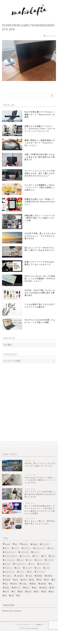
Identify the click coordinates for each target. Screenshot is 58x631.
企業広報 (7, 580)
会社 (16, 580)
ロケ (30, 572)
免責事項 (39, 624)
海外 (35, 587)
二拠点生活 (19, 576)
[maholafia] (29, 17)
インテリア (45, 544)
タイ (44, 556)
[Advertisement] (29, 397)
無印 (52, 587)
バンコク (39, 560)
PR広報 (35, 544)
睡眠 (21, 591)
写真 (40, 580)
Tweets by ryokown (11, 611)
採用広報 (43, 584)
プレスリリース (44, 564)
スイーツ (36, 552)
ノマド (30, 560)
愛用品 (34, 584)
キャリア (16, 548)
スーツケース (26, 556)
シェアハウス (24, 552)
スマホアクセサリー (11, 556)
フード (32, 564)
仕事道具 (49, 576)
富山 (6, 584)
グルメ (51, 548)
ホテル (18, 568)
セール (37, 556)
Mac (16, 544)
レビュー (21, 572)
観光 (52, 591)
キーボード (27, 548)
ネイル (21, 560)
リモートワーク (9, 572)
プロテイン (8, 568)
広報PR (14, 584)
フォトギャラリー (20, 564)
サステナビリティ (10, 552)
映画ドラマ (17, 587)
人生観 (30, 576)
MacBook (25, 544)
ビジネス (7, 564)
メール (47, 568)
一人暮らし (8, 576)
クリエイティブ (40, 548)
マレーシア (28, 568)
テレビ (53, 556)
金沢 (12, 595)
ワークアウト (41, 572)
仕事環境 (39, 576)
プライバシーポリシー (23, 624)
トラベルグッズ (9, 560)
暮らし (27, 587)
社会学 (29, 591)
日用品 (7, 587)
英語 (44, 591)
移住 (37, 591)
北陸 (47, 580)
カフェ (7, 548)
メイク (39, 568)
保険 (32, 580)
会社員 (24, 580)
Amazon (7, 544)
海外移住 (44, 587)
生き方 (7, 591)
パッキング (50, 560)
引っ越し (24, 584)
